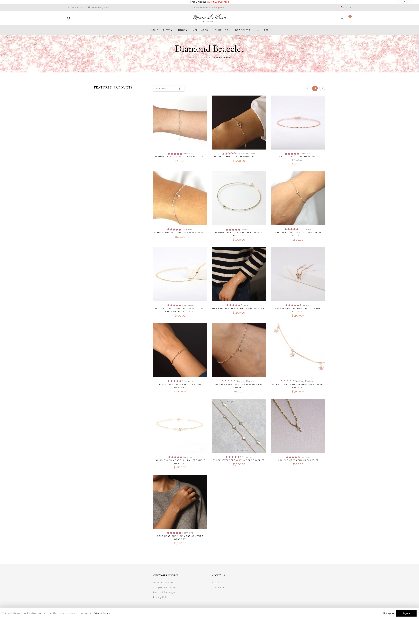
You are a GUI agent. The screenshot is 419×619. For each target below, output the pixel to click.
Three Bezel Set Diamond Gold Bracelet (238, 460)
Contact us (218, 587)
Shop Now (219, 7)
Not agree (388, 613)
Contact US (77, 7)
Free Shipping (209, 1)
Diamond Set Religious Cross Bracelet (180, 157)
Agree (406, 613)
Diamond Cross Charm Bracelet (297, 460)
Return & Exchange (164, 592)
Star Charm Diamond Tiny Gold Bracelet (180, 232)
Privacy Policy (161, 597)
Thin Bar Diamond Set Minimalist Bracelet (239, 308)
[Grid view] (307, 88)
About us (217, 582)
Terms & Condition (163, 582)
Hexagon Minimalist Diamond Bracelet (239, 157)
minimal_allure (100, 7)
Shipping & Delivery (164, 587)
